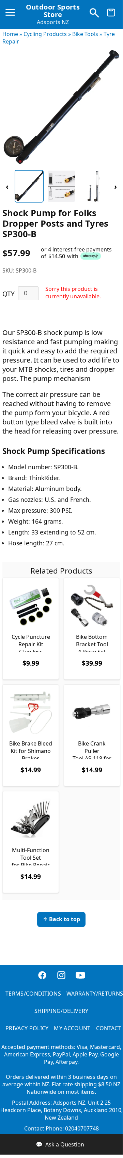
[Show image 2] (61, 186)
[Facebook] (42, 978)
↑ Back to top (61, 919)
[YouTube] (80, 978)
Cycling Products (45, 34)
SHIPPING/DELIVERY (61, 1011)
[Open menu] (11, 15)
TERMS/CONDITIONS (33, 993)
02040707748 (82, 1128)
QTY (8, 293)
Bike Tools (85, 34)
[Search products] (94, 14)
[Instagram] (61, 978)
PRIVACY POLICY (26, 1028)
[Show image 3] (93, 186)
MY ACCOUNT (72, 1028)
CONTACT (108, 1028)
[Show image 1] (29, 186)
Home (10, 34)
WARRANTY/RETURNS (94, 993)
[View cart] (111, 14)
